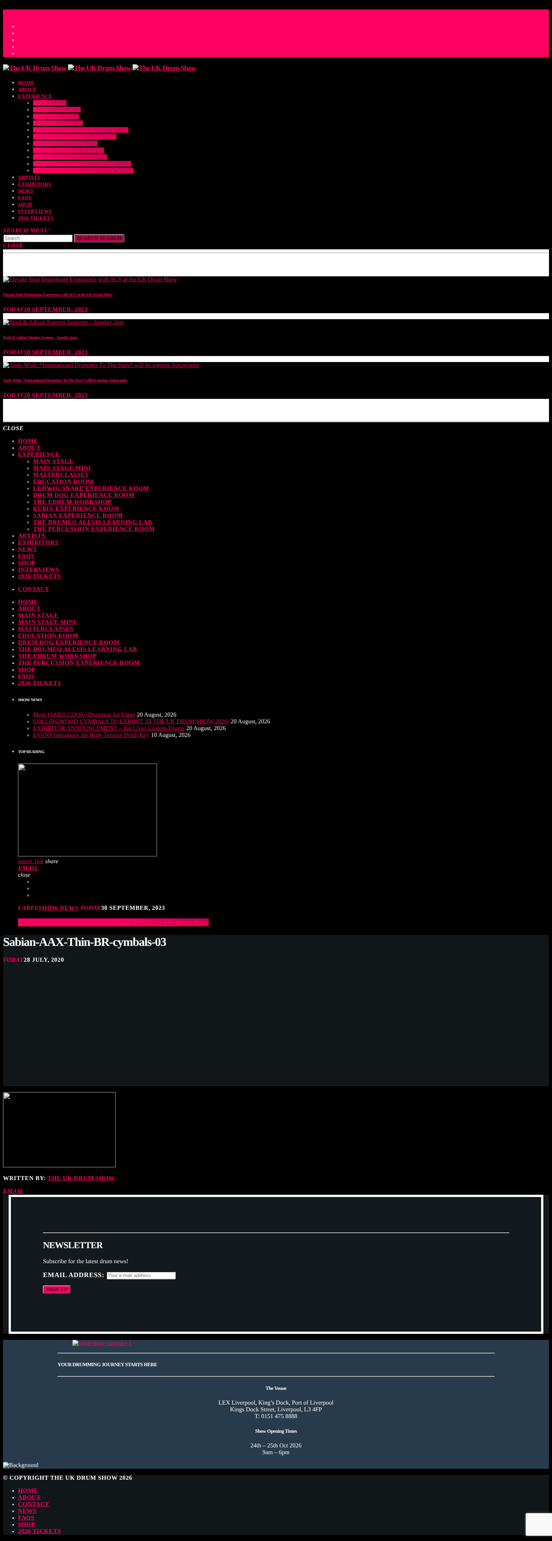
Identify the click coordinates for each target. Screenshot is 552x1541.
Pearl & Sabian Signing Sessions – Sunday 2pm (40, 337)
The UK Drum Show (81, 1178)
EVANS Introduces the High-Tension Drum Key (91, 735)
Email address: (74, 1275)
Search (99, 238)
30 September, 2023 (55, 309)
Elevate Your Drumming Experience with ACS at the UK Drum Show (57, 294)
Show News (58, 908)
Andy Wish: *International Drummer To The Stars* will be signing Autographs (65, 380)
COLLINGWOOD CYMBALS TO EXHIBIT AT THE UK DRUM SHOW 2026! (131, 721)
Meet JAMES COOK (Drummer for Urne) (84, 715)
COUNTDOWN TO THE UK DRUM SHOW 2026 (76, 11)
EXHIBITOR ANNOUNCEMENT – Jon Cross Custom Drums (109, 728)
